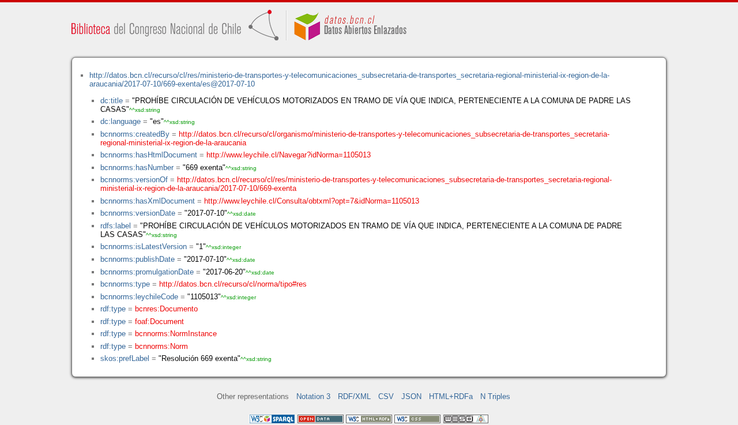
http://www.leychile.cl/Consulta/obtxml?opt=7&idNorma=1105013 (311, 201)
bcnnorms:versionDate (137, 213)
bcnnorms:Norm (161, 346)
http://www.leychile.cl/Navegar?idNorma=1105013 (288, 155)
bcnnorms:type (125, 284)
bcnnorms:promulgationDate (147, 272)
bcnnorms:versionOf (134, 179)
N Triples (495, 396)
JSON (411, 396)
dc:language (120, 121)
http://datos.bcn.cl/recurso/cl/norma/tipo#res (233, 284)
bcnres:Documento (166, 308)
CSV (386, 396)
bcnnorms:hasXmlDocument (147, 201)
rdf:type (113, 308)
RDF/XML (354, 396)
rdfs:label (115, 225)
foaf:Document (159, 321)
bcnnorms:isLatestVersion (143, 246)
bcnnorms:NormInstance (176, 333)
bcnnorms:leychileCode (139, 296)
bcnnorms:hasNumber (137, 167)
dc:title (111, 100)
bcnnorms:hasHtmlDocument (148, 155)
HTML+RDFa (451, 396)
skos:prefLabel (124, 358)
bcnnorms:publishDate (137, 259)
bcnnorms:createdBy (135, 134)
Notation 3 (313, 396)
